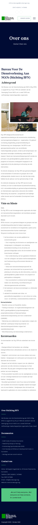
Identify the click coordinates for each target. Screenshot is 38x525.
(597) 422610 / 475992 (20, 7)
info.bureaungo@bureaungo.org (19, 3)
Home (15, 44)
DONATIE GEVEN (25, 18)
